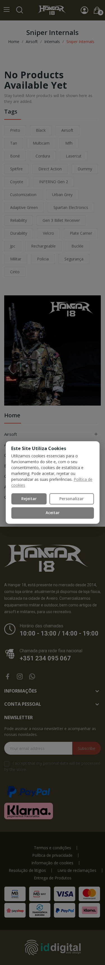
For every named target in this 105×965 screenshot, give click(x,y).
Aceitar (53, 513)
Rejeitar (29, 498)
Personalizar (71, 498)
